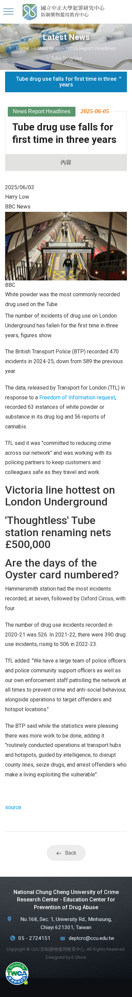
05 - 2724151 (34, 938)
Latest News (48, 48)
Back (70, 853)
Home (22, 48)
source (13, 807)
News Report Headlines (90, 48)
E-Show (78, 957)
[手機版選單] (9, 11)
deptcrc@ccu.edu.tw (91, 938)
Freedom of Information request (77, 397)
